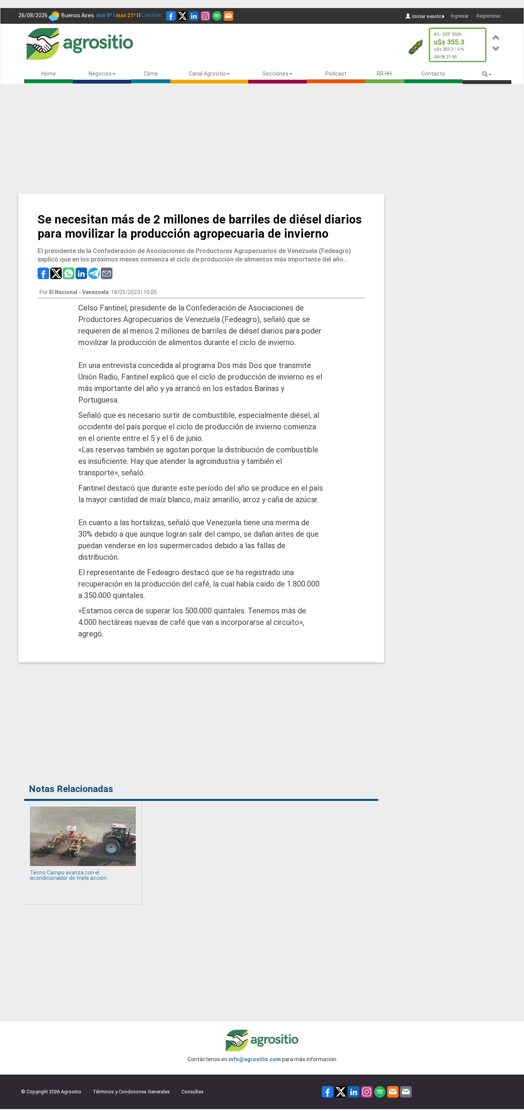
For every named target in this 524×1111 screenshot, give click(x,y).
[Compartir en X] (56, 273)
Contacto (433, 74)
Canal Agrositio (207, 74)
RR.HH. (385, 74)
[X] (182, 16)
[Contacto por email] (406, 1091)
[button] (496, 36)
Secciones (275, 74)
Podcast (335, 74)
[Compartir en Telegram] (94, 273)
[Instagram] (205, 16)
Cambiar (152, 15)
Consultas (192, 1092)
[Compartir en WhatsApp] (68, 273)
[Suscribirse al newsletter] (228, 16)
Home (48, 74)
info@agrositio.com (255, 1059)
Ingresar (460, 16)
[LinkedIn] (194, 16)
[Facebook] (171, 16)
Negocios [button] (100, 74)
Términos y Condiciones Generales (131, 1092)
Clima (151, 74)
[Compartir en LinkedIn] (81, 273)
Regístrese (488, 16)
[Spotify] (217, 16)
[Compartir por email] (106, 273)
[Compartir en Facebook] (43, 273)
